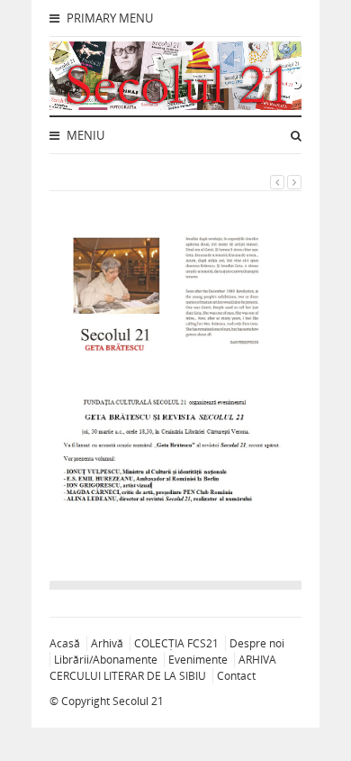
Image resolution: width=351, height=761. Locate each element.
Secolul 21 (138, 701)
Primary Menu (108, 18)
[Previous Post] (277, 181)
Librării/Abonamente (106, 659)
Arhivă (107, 643)
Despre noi (257, 643)
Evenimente (198, 659)
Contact (236, 675)
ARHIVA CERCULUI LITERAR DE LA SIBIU (163, 667)
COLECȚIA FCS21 (176, 643)
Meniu (84, 135)
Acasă (65, 643)
